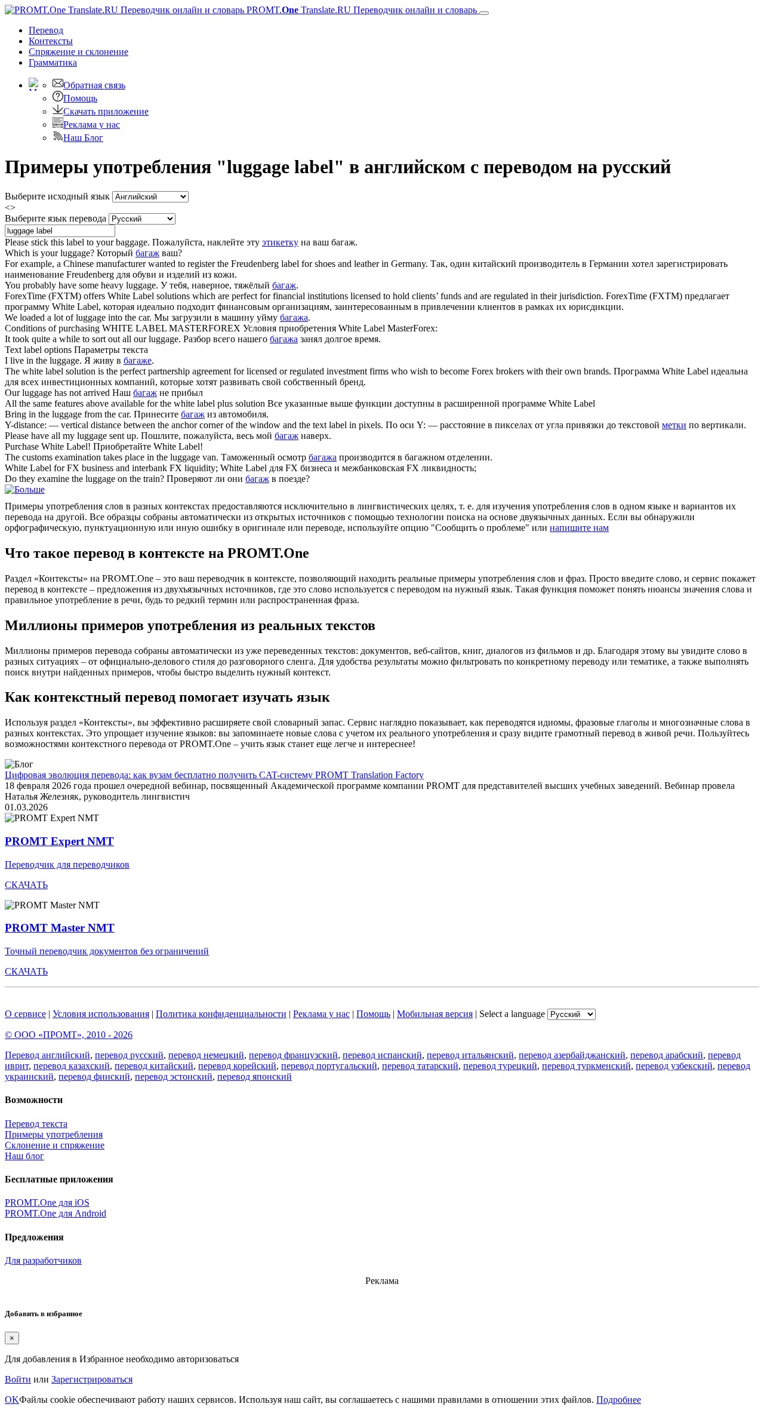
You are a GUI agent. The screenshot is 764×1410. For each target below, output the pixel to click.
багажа (294, 317)
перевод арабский (666, 1055)
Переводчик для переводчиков (67, 864)
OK (12, 1399)
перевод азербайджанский (572, 1055)
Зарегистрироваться (92, 1379)
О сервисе (25, 1014)
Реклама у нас (91, 124)
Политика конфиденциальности (221, 1014)
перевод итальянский (470, 1055)
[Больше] (25, 489)
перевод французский (293, 1055)
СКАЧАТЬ (26, 885)
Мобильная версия (435, 1014)
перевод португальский (329, 1066)
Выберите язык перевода (55, 218)
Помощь (80, 98)
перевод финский (94, 1076)
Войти (18, 1379)
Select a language (512, 1014)
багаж (147, 253)
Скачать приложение (106, 111)
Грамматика (53, 62)
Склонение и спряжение (54, 1145)
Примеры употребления (54, 1134)
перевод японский (254, 1076)
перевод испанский (382, 1055)
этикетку (280, 242)
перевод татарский (420, 1066)
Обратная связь (94, 85)
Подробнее (618, 1399)
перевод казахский (71, 1066)
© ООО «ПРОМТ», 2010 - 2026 (69, 1035)
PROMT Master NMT (60, 927)
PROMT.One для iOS (47, 1202)
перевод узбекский (674, 1066)
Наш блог (24, 1156)
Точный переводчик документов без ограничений (107, 951)
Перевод (46, 30)
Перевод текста (36, 1124)
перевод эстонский (173, 1076)
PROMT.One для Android (55, 1213)
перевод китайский (154, 1066)
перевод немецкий (206, 1055)
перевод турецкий (500, 1066)
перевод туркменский (586, 1066)
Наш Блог (83, 138)
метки (674, 425)
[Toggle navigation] (484, 13)
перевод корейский (237, 1066)
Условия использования (101, 1014)
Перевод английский (47, 1055)
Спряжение (78, 52)
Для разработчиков (43, 1260)
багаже (138, 360)
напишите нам (579, 528)
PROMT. (360, 10)
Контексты (51, 41)
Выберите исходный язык (57, 196)
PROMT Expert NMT (59, 841)
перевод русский (129, 1055)
